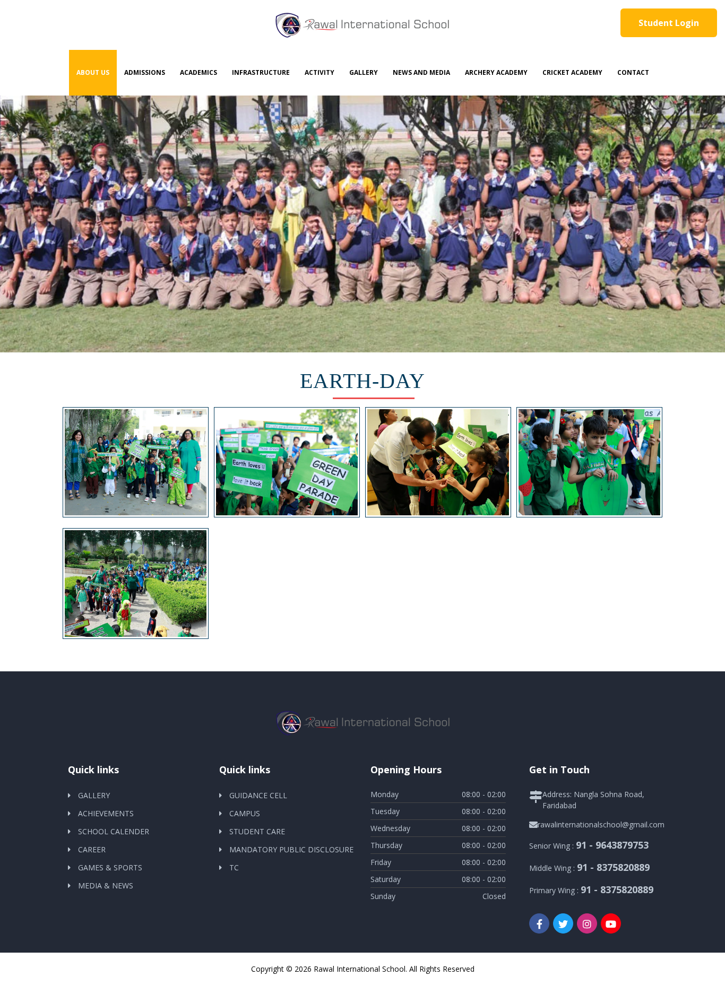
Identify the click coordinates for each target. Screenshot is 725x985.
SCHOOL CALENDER (113, 831)
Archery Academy (496, 72)
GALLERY (94, 795)
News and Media (421, 72)
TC (234, 867)
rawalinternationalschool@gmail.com (601, 824)
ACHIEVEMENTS (106, 813)
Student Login (668, 23)
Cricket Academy (572, 72)
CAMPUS (244, 813)
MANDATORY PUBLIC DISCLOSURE (291, 849)
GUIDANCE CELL (258, 795)
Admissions (144, 72)
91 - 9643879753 (612, 845)
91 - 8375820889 (613, 867)
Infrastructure (261, 72)
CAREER (92, 849)
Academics (198, 72)
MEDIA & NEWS (105, 885)
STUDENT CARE (257, 831)
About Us (92, 72)
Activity (319, 72)
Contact (633, 72)
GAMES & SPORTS (110, 867)
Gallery (363, 72)
